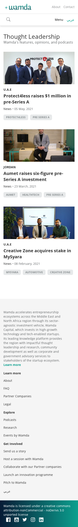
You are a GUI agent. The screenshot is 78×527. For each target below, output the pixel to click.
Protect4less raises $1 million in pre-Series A (37, 99)
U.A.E (7, 89)
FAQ (6, 388)
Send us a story (14, 451)
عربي (71, 19)
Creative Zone (60, 272)
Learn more (12, 365)
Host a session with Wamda (23, 459)
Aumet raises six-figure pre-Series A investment (33, 176)
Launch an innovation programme (28, 475)
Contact (69, 7)
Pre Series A (41, 117)
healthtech (30, 195)
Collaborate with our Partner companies (32, 467)
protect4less (16, 117)
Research (10, 427)
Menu (59, 20)
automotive (34, 272)
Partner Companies (17, 396)
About (56, 7)
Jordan (9, 167)
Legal (7, 404)
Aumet (10, 195)
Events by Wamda (16, 435)
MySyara (12, 272)
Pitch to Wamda (14, 482)
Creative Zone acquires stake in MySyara (37, 254)
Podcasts (9, 420)
